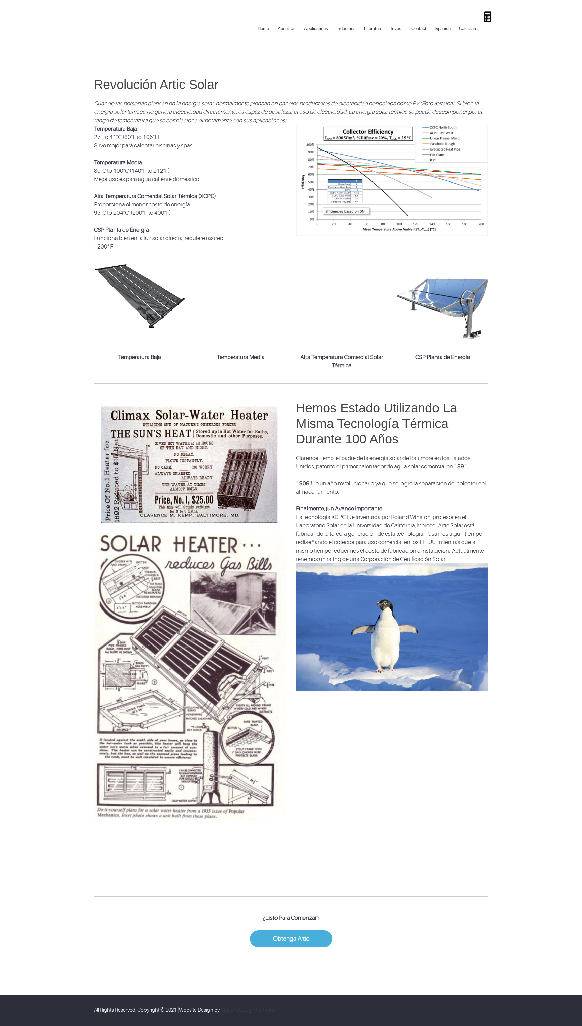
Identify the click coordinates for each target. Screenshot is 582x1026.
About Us (287, 28)
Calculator (469, 28)
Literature (373, 28)
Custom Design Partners (247, 1010)
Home (263, 28)
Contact (418, 28)
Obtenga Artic (291, 938)
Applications (316, 28)
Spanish (443, 28)
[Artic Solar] (116, 11)
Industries (346, 28)
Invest (397, 28)
